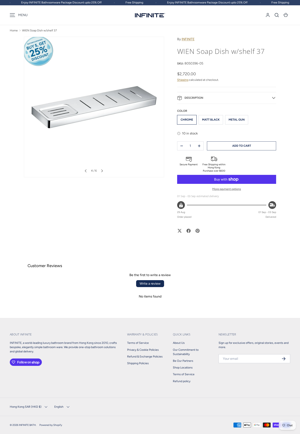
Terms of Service (138, 343)
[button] (276, 15)
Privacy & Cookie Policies (143, 350)
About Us (179, 343)
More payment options (226, 189)
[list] (94, 107)
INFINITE (188, 39)
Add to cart (241, 146)
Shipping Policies (138, 363)
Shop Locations (183, 367)
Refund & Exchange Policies (145, 356)
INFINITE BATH (27, 424)
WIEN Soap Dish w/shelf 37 (39, 30)
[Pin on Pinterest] (197, 230)
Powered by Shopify (50, 424)
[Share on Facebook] (188, 230)
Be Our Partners (183, 361)
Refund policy (181, 381)
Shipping (182, 80)
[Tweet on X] (179, 230)
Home (14, 30)
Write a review (150, 283)
